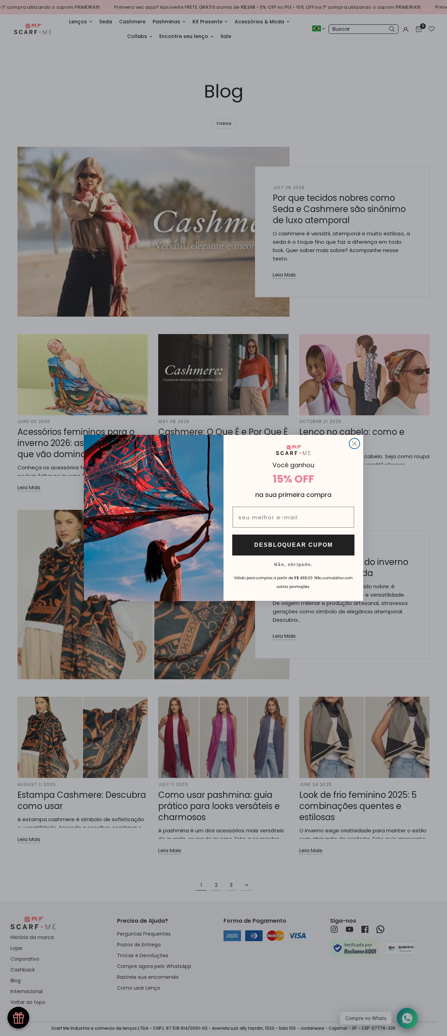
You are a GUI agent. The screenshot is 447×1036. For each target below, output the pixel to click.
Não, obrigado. (293, 564)
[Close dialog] (354, 443)
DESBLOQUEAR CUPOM (293, 545)
